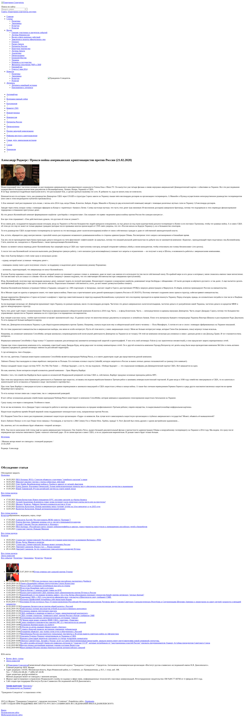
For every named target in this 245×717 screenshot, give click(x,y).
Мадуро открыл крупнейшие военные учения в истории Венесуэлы (49, 645)
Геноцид (15, 42)
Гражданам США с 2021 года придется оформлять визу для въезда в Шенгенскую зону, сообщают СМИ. (65, 597)
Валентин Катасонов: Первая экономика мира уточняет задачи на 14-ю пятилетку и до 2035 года (58, 506)
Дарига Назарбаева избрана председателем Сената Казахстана (47, 583)
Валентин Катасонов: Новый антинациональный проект (40, 509)
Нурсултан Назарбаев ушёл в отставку (37, 588)
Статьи (10, 19)
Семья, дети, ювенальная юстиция (21, 140)
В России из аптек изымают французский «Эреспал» (43, 627)
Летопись (11, 83)
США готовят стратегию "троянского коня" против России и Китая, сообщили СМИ (57, 615)
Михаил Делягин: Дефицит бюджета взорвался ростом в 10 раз (43, 504)
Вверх (3, 710)
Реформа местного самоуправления (22, 136)
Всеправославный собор (17, 99)
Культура (15, 26)
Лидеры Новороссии (21, 35)
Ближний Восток (19, 58)
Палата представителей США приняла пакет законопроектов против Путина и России (58, 592)
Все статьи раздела (9, 493)
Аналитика (16, 53)
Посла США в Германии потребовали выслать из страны (45, 586)
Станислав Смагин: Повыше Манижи (32, 529)
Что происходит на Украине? (18, 688)
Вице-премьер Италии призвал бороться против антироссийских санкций (52, 647)
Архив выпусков (14, 686)
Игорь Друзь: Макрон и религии (30, 542)
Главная (10, 16)
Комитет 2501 (13, 108)
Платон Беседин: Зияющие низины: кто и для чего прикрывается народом (48, 522)
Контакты (27, 686)
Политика (16, 21)
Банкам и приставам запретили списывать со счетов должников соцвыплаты (54, 638)
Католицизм (12, 103)
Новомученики (13, 113)
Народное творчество (21, 48)
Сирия (9, 145)
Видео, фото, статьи (14, 658)
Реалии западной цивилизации (20, 131)
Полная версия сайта (10, 712)
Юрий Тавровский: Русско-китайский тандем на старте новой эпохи (46, 489)
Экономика (16, 23)
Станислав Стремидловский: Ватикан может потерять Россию (43, 544)
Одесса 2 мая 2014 (19, 69)
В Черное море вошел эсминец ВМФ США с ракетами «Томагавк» (49, 620)
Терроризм (11, 149)
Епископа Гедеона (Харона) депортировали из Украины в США (48, 636)
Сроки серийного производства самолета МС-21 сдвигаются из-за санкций (53, 622)
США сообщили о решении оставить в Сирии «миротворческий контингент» (54, 613)
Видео (9, 30)
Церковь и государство (22, 62)
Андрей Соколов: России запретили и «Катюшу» (37, 524)
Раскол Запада (18, 44)
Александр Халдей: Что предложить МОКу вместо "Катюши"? (43, 520)
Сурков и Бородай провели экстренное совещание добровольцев (48, 629)
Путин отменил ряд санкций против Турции (53, 572)
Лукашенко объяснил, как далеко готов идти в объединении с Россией (51, 631)
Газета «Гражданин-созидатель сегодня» (18, 12)
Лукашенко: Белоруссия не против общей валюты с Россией (46, 606)
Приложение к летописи (22, 87)
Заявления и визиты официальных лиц (29, 39)
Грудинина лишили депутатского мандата (38, 611)
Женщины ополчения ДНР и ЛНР (26, 65)
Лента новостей (8, 556)
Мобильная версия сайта (11, 715)
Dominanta (89, 701)
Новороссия (12, 117)
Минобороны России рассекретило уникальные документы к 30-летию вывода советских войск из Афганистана (69, 634)
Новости (10, 71)
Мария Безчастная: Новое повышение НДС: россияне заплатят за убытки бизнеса (51, 500)
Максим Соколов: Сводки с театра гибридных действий (40, 482)
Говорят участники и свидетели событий (29, 32)
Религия (15, 28)
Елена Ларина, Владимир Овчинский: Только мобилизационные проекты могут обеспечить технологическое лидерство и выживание (74, 486)
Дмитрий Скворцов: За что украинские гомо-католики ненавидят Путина (48, 549)
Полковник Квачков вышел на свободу (37, 625)
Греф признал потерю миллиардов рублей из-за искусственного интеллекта (53, 609)
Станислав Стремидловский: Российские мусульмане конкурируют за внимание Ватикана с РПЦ (58, 540)
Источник (5, 437)
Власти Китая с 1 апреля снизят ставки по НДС (41, 590)
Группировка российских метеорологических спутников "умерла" (49, 618)
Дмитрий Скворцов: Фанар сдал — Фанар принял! (38, 547)
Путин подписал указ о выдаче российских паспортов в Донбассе (62, 581)
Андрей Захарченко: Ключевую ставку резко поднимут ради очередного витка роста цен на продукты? (61, 502)
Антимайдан (12, 94)
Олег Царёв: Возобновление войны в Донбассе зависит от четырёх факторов (49, 484)
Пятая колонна (18, 55)
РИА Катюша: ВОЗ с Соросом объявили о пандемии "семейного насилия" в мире (51, 479)
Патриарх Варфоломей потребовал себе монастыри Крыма (46, 599)
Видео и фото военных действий (26, 37)
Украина (15, 60)
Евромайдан (17, 67)
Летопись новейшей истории (24, 85)
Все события (6, 558)
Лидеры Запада (18, 51)
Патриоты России (19, 46)
